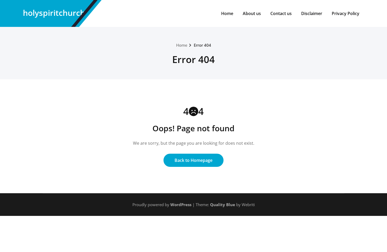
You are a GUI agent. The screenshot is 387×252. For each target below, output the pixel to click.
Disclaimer (311, 13)
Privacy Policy (345, 13)
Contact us (281, 13)
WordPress (180, 204)
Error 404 (202, 45)
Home (227, 13)
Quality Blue (222, 204)
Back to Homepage (193, 160)
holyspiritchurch (54, 12)
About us (252, 13)
